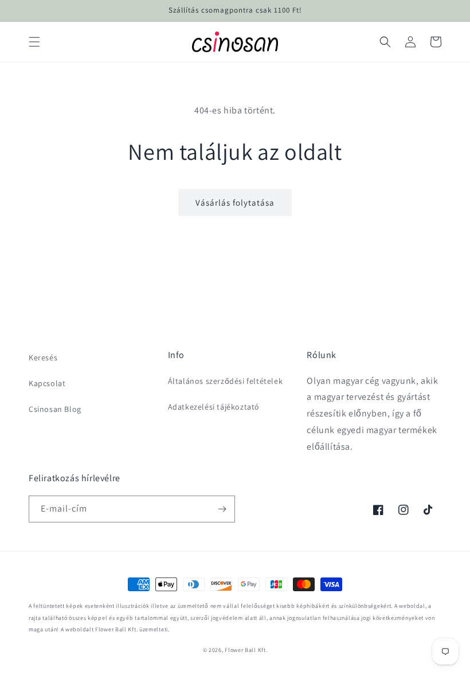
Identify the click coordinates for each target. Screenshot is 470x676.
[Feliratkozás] (221, 509)
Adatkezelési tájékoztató (214, 407)
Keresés (43, 357)
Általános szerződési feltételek (225, 381)
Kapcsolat (47, 383)
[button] (34, 41)
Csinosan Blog (55, 409)
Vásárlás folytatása (235, 202)
